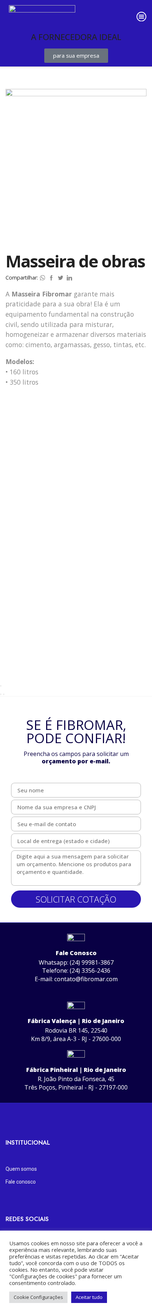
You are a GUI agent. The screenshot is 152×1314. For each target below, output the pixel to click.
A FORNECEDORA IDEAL (76, 37)
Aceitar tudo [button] (89, 1297)
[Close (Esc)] (0, 686)
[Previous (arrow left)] (0, 694)
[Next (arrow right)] (3, 694)
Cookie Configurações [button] (38, 1297)
